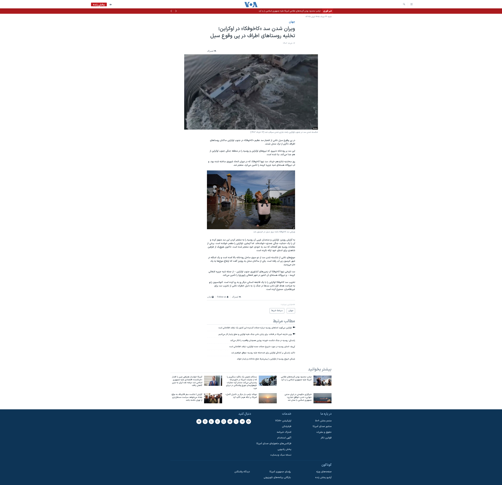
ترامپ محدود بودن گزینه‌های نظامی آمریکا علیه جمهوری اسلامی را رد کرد (290, 11)
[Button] (211, 51)
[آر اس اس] (211, 421)
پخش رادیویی (284, 449)
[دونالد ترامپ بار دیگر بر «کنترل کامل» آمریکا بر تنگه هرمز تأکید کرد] (268, 398)
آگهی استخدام (284, 438)
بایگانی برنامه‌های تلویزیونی (277, 477)
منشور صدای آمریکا (322, 426)
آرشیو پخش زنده (323, 477)
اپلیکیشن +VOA (283, 420)
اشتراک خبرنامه (284, 432)
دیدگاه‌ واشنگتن (242, 471)
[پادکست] (205, 421)
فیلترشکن (286, 426)
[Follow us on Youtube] (229, 421)
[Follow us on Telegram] (242, 421)
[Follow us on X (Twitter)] (236, 421)
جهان (292, 22)
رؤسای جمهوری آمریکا (280, 471)
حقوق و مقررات (324, 432)
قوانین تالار (326, 438)
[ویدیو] (111, 5)
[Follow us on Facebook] (248, 421)
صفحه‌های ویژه (324, 471)
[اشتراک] (198, 421)
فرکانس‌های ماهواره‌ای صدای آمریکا (273, 443)
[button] (176, 11)
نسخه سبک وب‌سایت (280, 455)
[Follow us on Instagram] (223, 421)
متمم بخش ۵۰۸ (323, 420)
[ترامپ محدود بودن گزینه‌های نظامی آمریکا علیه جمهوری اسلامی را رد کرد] (322, 381)
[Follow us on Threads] (217, 421)
